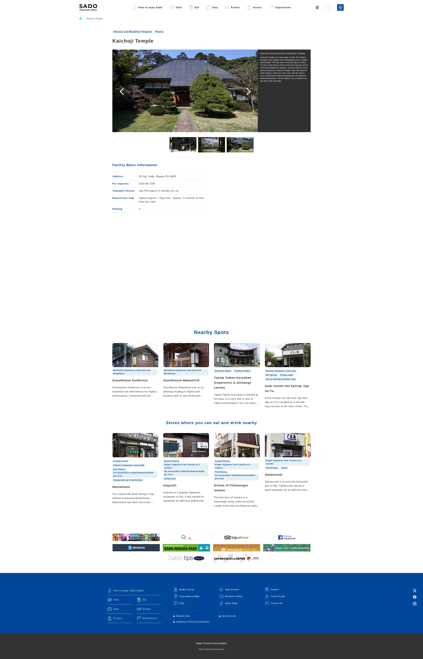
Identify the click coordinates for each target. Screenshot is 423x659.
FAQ (181, 603)
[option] (185, 91)
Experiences (283, 7)
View (179, 7)
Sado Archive (232, 589)
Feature (275, 589)
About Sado (231, 603)
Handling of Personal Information (193, 622)
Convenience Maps (189, 596)
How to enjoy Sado (150, 7)
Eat (197, 7)
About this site (229, 616)
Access (257, 7)
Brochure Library (234, 596)
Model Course (186, 589)
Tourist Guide (278, 596)
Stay (215, 7)
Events (235, 7)
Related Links (183, 616)
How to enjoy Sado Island (128, 590)
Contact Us (277, 603)
